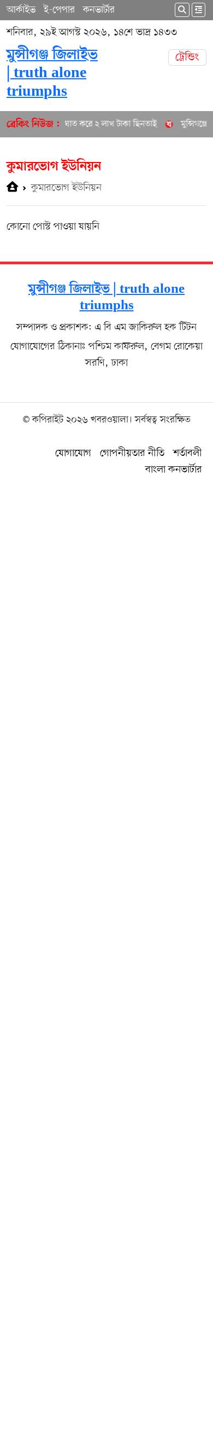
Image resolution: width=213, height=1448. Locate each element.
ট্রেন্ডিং (187, 57)
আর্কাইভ (21, 9)
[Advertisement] (106, 960)
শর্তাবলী (187, 453)
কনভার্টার (99, 9)
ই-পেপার (59, 9)
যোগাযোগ (73, 453)
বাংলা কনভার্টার (173, 470)
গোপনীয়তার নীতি (132, 453)
